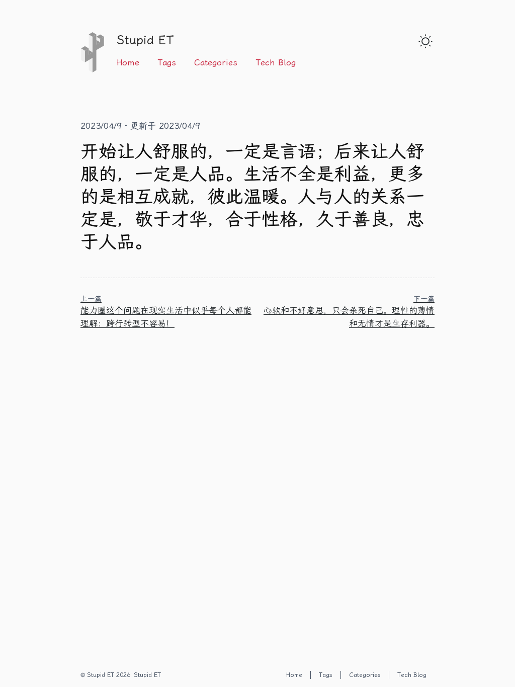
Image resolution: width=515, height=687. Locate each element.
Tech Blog (275, 62)
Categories (215, 62)
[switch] (425, 41)
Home (128, 62)
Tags (166, 62)
